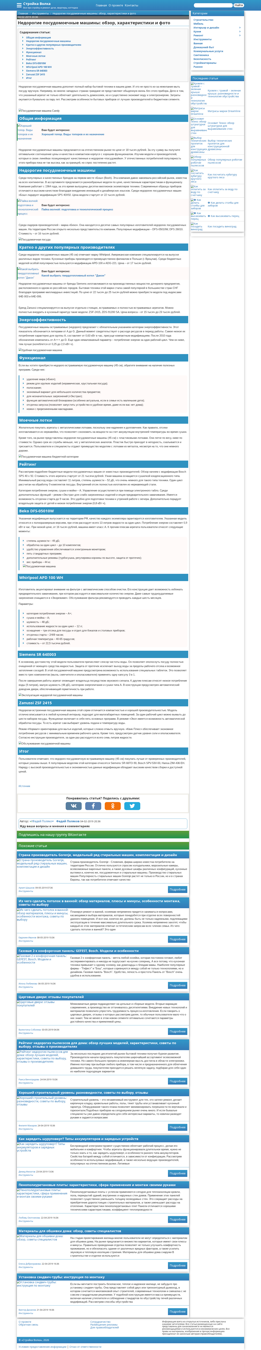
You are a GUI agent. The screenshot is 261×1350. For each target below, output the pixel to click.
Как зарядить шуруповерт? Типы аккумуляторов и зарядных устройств (78, 1139)
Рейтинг (31, 59)
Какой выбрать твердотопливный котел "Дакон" (73, 275)
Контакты (131, 5)
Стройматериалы (205, 63)
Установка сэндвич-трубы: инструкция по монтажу (62, 1277)
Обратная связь (28, 1324)
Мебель (198, 23)
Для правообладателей (104, 1327)
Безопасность (202, 59)
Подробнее (178, 889)
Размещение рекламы (104, 1324)
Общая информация (38, 37)
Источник (24, 786)
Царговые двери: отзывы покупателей (51, 997)
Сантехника (201, 55)
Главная (101, 5)
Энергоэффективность (40, 48)
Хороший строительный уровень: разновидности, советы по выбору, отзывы (83, 1092)
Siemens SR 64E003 (36, 70)
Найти (239, 5)
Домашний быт (204, 47)
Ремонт (198, 35)
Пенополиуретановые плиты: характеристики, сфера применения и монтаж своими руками (97, 1185)
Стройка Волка (37, 3)
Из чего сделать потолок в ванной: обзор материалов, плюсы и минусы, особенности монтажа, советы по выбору (99, 903)
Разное (198, 66)
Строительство (203, 19)
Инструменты (26, 891)
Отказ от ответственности (85, 1346)
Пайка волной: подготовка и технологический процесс (77, 209)
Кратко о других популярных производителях (53, 44)
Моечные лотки (35, 56)
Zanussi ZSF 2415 (35, 74)
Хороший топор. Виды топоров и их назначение (73, 134)
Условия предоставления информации (42, 1346)
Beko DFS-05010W (36, 63)
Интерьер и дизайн (206, 27)
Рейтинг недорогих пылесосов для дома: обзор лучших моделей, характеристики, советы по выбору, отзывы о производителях (97, 1045)
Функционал (33, 52)
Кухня (197, 31)
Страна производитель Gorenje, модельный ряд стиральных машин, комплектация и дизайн (98, 855)
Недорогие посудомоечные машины (48, 41)
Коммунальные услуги (208, 51)
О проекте (116, 5)
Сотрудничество (100, 1321)
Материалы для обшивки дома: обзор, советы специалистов (70, 1231)
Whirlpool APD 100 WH (39, 67)
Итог (29, 78)
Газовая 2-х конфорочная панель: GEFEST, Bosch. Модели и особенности (79, 951)
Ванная (198, 43)
